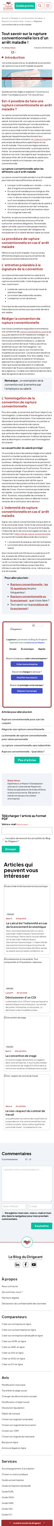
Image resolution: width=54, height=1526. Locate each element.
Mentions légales (10, 1297)
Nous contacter (10, 1286)
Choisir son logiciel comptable (17, 1419)
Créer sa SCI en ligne (12, 1364)
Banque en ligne (10, 1442)
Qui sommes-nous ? (12, 1292)
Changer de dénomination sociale (19, 1396)
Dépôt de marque (11, 1413)
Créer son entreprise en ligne (16, 1324)
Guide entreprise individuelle (16, 1485)
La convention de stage (21, 1055)
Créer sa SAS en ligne (12, 1352)
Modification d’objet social (15, 1402)
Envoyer (10, 849)
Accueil (5, 18)
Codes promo (25, 5)
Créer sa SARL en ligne (13, 1347)
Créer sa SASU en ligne (13, 1358)
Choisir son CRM (10, 1430)
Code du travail (41, 139)
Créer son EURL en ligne (14, 1341)
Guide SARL (8, 1503)
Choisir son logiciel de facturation (19, 1425)
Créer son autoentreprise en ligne (19, 1329)
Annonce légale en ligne (14, 1448)
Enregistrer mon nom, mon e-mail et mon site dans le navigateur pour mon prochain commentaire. (26, 1215)
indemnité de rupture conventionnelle (32, 534)
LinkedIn (17, 1264)
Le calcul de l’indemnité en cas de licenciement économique (26, 924)
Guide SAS (7, 1508)
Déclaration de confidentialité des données (24, 1303)
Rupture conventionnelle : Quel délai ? (23, 751)
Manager (14, 18)
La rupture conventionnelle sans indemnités (26, 745)
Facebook (25, 1264)
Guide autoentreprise (13, 1480)
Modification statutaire (13, 1384)
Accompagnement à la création (18, 1468)
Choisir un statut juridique (15, 1474)
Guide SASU (8, 1497)
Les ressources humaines (32, 18)
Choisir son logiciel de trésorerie (18, 1436)
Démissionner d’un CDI (20, 997)
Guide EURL (8, 1491)
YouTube (33, 1264)
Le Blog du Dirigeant (8, 5)
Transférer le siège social (14, 1390)
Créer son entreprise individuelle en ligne (22, 1335)
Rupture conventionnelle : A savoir (17, 21)
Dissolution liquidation (13, 1407)
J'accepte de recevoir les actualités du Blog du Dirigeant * (27, 840)
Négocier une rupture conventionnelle (23, 729)
